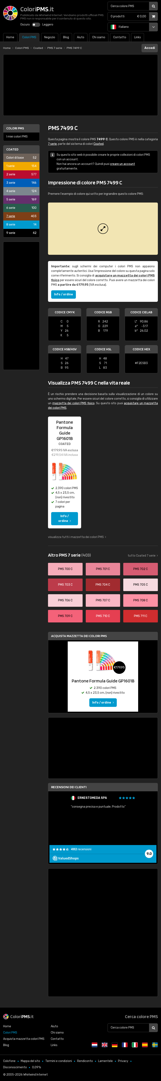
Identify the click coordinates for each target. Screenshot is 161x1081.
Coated (12, 149)
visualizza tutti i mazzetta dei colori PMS (76, 537)
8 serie (21, 224)
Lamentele (105, 1061)
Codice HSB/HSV (65, 349)
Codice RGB (103, 312)
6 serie (21, 208)
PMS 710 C (103, 616)
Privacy (123, 1061)
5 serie (21, 199)
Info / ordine (63, 294)
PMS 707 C (103, 600)
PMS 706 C (65, 600)
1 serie (21, 166)
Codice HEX (141, 349)
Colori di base (21, 157)
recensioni (81, 849)
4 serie (21, 191)
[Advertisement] (80, 85)
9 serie (21, 233)
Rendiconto (85, 1061)
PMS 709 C (65, 616)
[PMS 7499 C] (103, 229)
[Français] (125, 1044)
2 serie (21, 174)
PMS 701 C (103, 569)
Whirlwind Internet (35, 1074)
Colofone (9, 1061)
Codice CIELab (141, 312)
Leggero (47, 24)
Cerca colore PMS (141, 1016)
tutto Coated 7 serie (142, 555)
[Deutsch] (115, 1044)
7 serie (21, 216)
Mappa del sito (30, 1061)
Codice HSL (103, 349)
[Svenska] (155, 1044)
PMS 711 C (140, 616)
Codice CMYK (65, 312)
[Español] (145, 1044)
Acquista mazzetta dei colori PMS (79, 636)
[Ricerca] (153, 6)
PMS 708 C (140, 600)
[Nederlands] (94, 1044)
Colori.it (22, 1016)
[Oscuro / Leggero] (36, 25)
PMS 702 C (140, 569)
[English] (105, 1044)
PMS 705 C (140, 584)
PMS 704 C (103, 584)
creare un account (122, 164)
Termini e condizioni (58, 1061)
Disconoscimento (15, 1067)
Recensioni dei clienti (69, 787)
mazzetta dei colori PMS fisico (73, 403)
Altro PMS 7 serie (69, 555)
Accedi (149, 48)
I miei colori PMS (17, 136)
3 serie (21, 183)
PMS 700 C (65, 569)
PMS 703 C (65, 584)
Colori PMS (15, 128)
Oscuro (25, 24)
